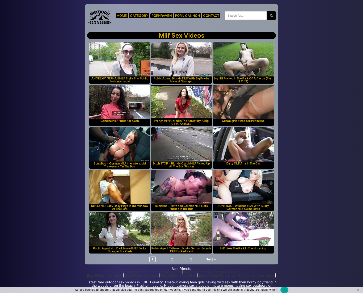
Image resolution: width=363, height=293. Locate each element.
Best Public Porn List (141, 275)
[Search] (271, 15)
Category (139, 15)
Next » (210, 259)
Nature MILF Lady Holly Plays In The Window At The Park (119, 207)
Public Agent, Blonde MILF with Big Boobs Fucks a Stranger (181, 80)
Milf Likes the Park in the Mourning (243, 248)
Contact (211, 15)
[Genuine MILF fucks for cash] (119, 102)
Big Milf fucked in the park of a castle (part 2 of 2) (243, 80)
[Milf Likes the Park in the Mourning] (243, 229)
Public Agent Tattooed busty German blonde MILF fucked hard (181, 250)
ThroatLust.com (134, 272)
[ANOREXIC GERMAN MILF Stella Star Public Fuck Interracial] (119, 59)
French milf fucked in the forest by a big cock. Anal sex (181, 122)
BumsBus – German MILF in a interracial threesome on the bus (120, 165)
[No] (358, 290)
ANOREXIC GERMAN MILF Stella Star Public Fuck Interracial (119, 80)
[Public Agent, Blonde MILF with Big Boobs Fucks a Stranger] (181, 59)
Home (122, 15)
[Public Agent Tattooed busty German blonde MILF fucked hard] (181, 229)
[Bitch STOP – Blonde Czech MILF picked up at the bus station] (181, 144)
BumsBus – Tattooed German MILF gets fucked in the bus (181, 207)
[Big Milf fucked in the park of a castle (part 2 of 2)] (243, 59)
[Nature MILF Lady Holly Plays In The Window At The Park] (119, 187)
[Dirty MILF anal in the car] (243, 144)
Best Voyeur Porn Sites (217, 275)
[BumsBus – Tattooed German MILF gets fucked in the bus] (181, 187)
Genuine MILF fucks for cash (119, 120)
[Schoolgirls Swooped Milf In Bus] (243, 102)
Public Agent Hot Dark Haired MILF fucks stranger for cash (119, 250)
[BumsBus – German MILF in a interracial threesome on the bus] (119, 144)
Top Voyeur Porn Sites (256, 275)
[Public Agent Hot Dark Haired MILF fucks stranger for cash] (119, 229)
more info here (196, 272)
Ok (284, 290)
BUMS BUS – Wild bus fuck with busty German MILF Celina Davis (243, 207)
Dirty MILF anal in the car (243, 163)
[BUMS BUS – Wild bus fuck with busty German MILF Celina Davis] (243, 187)
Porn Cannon (187, 15)
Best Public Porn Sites (104, 275)
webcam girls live (224, 272)
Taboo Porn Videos (166, 272)
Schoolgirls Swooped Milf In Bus (243, 120)
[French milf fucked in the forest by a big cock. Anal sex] (181, 102)
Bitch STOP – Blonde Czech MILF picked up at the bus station (181, 165)
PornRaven (161, 15)
